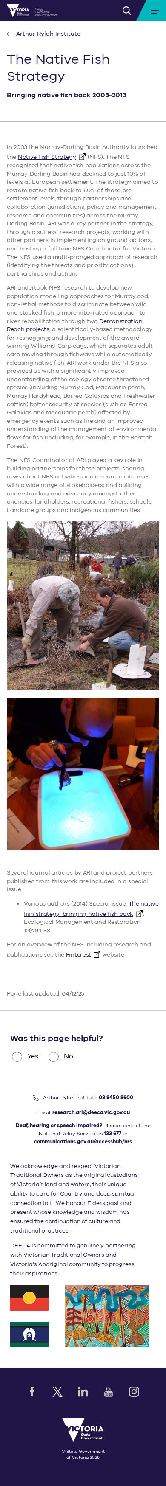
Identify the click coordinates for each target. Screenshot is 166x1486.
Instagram (134, 1392)
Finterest (78, 955)
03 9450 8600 (116, 1097)
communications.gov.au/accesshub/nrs (83, 1141)
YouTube (108, 1392)
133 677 (112, 1133)
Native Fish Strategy (47, 157)
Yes (32, 1056)
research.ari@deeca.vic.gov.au (91, 1112)
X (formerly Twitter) (57, 1392)
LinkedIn (83, 1392)
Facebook (32, 1392)
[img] (32, 10)
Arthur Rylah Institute (47, 34)
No (68, 1056)
